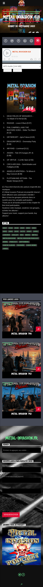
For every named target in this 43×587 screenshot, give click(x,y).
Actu (23, 231)
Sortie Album (9, 245)
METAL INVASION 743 (21, 373)
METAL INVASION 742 (21, 413)
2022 (34, 228)
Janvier (6, 235)
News (5, 242)
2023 (5, 13)
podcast (13, 242)
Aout (29, 231)
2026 (4, 304)
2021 (28, 228)
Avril (36, 231)
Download (8, 70)
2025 (16, 231)
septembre (34, 13)
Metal (34, 235)
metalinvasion (9, 238)
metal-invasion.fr (21, 438)
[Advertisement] (21, 273)
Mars (27, 235)
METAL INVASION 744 (21, 333)
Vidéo (5, 248)
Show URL (17, 70)
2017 (5, 228)
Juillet (15, 235)
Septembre (24, 242)
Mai (21, 235)
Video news (31, 245)
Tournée (20, 245)
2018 (10, 228)
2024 (10, 231)
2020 (22, 228)
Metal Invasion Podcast (18, 13)
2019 (16, 228)
